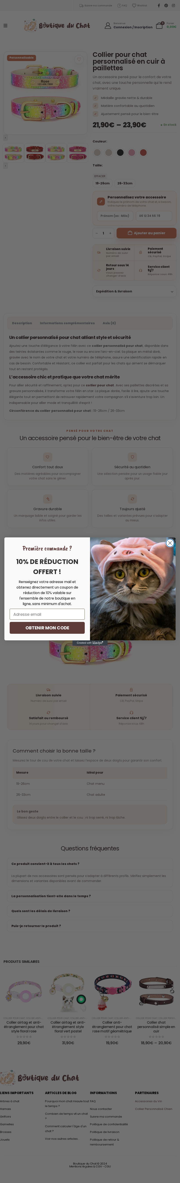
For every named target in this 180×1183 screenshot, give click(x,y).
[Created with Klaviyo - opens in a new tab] (90, 643)
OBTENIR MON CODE (47, 628)
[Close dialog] (170, 543)
